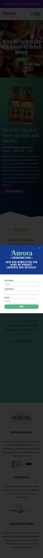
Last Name (8, 289)
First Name (9, 280)
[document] (21, 279)
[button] (40, 248)
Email (6, 297)
